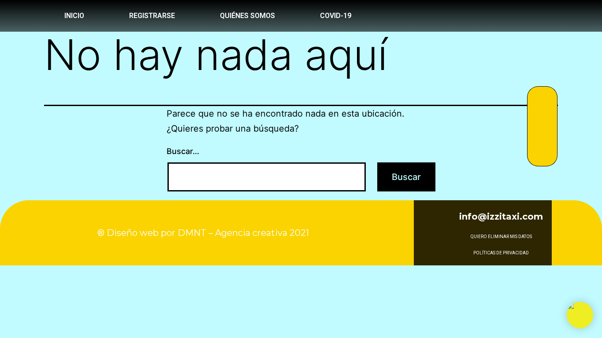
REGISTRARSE (152, 15)
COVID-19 (335, 15)
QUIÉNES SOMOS (247, 15)
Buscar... (183, 151)
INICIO (74, 15)
